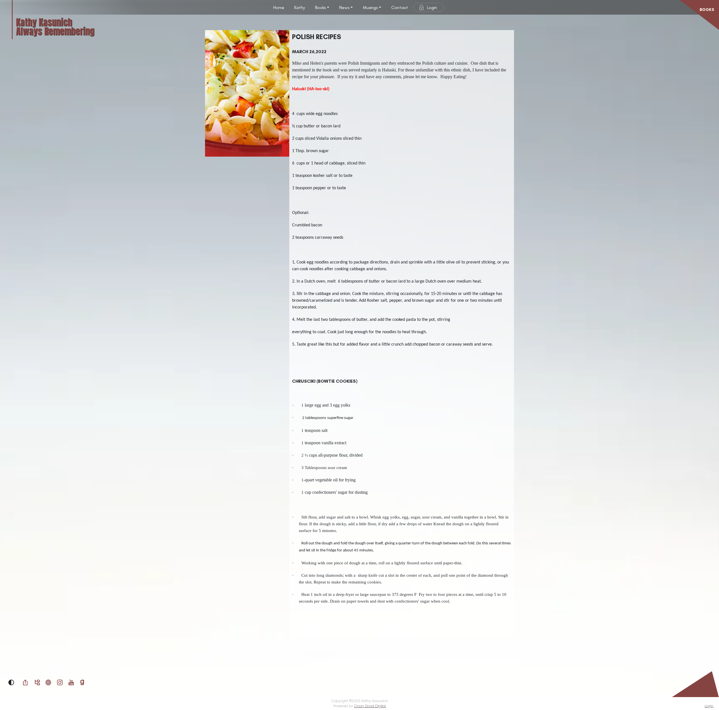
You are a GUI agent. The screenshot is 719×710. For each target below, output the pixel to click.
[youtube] (71, 682)
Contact (399, 7)
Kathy (299, 7)
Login (432, 7)
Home (278, 7)
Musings (370, 7)
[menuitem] (278, 7)
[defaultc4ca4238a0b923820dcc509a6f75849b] (48, 682)
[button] (11, 682)
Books (320, 7)
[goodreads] (82, 682)
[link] (25, 682)
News (344, 7)
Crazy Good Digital (370, 706)
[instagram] (60, 682)
